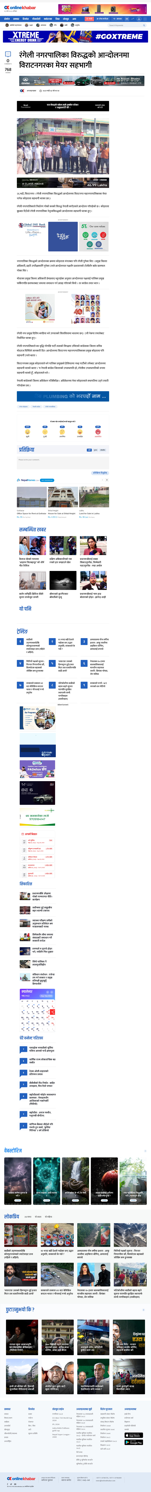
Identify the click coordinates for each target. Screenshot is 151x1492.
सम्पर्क (126, 1429)
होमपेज (7, 19)
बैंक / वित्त (31, 1426)
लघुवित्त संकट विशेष (107, 1418)
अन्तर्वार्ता (7, 1426)
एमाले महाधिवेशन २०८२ (108, 1441)
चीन (55, 25)
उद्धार (31, 25)
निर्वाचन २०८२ (105, 1437)
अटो (29, 1429)
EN (127, 18)
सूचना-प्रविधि (32, 1433)
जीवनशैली (36, 19)
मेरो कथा (79, 1452)
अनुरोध (77, 25)
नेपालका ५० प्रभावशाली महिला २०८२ (84, 1415)
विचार (57, 19)
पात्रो (90, 18)
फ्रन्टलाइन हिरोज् (82, 1456)
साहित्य (6, 1422)
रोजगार (30, 1422)
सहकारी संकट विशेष (107, 1414)
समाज (6, 1414)
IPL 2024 (55, 1424)
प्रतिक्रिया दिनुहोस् (100, 473)
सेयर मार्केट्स (103, 18)
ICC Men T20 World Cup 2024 (62, 1419)
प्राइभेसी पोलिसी (130, 1426)
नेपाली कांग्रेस (36, 406)
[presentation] (102, 480)
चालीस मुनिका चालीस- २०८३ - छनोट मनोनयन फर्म (85, 1434)
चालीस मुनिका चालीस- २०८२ (84, 1440)
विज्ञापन (127, 1422)
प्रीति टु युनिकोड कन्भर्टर (84, 1460)
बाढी (66, 25)
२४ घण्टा (27, 1217)
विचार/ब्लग (8, 1418)
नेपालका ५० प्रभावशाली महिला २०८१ (84, 1421)
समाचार (16, 19)
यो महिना (48, 1217)
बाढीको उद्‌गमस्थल (15, 25)
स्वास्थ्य (119, 18)
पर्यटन (30, 1418)
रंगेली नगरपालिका (50, 406)
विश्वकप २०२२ (105, 1445)
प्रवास (6, 1437)
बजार (30, 1414)
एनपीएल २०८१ (57, 1414)
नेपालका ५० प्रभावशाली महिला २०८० (84, 1428)
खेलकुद (66, 19)
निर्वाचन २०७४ (105, 1426)
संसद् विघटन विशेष (107, 1422)
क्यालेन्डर (27, 991)
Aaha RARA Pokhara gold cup (60, 1429)
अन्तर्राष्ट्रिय (7, 1441)
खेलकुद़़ (7, 1429)
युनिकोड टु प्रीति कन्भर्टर (84, 1464)
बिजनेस (26, 19)
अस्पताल (43, 25)
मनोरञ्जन (48, 19)
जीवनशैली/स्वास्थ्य (10, 1433)
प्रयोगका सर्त (128, 1418)
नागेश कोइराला (23, 406)
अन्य (74, 19)
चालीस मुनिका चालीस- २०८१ (84, 1447)
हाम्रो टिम (127, 1414)
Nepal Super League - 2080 (61, 1435)
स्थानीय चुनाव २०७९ (107, 1429)
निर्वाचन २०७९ (105, 1433)
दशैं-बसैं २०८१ (105, 1449)
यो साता (38, 1217)
